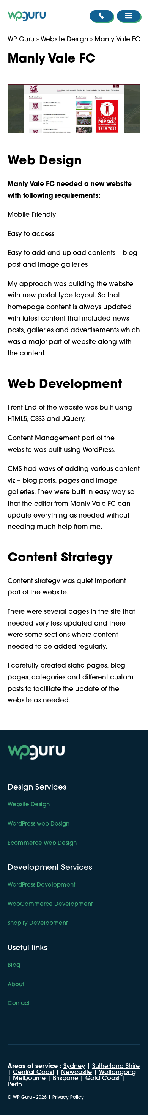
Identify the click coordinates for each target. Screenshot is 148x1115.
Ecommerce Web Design (42, 843)
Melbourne (29, 1079)
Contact (19, 1004)
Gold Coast (102, 1079)
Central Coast (33, 1073)
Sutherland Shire (116, 1066)
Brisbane (65, 1079)
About (16, 985)
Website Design (64, 39)
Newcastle (76, 1073)
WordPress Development (41, 885)
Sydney (74, 1066)
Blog (14, 965)
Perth (15, 1085)
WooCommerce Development (50, 904)
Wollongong (117, 1073)
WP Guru (21, 39)
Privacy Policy (68, 1097)
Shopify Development (38, 923)
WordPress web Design (38, 824)
